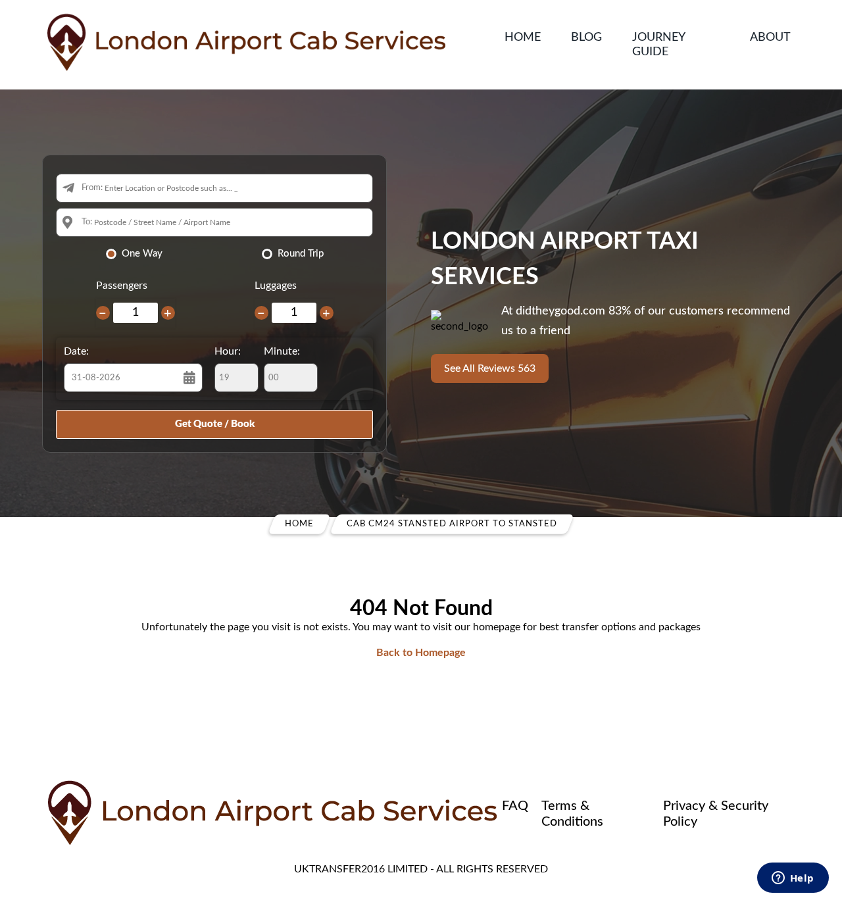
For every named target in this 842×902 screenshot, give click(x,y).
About (770, 37)
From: (92, 188)
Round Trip (301, 254)
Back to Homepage (421, 652)
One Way (142, 254)
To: (87, 222)
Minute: (282, 351)
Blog (586, 37)
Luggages (276, 285)
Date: (76, 351)
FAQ (515, 806)
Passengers (121, 285)
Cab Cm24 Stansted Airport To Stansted (452, 524)
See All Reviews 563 (489, 368)
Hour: (227, 351)
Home (523, 37)
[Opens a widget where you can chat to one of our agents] (792, 879)
